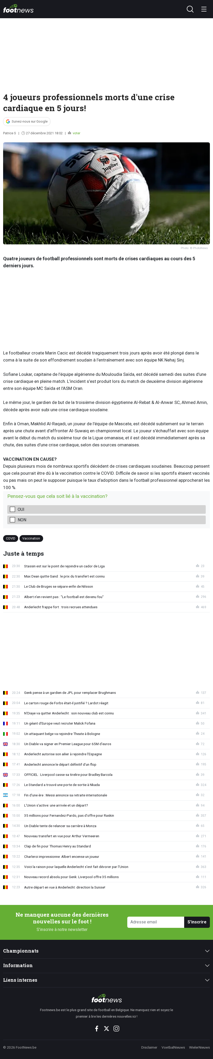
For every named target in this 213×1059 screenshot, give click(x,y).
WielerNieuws (199, 1047)
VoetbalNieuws (173, 1047)
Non (22, 519)
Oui (21, 509)
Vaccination (31, 538)
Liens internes (20, 980)
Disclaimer (149, 1047)
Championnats (20, 951)
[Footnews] (107, 998)
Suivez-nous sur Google (30, 121)
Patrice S (9, 133)
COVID (10, 538)
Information (18, 965)
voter (76, 133)
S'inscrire (197, 922)
